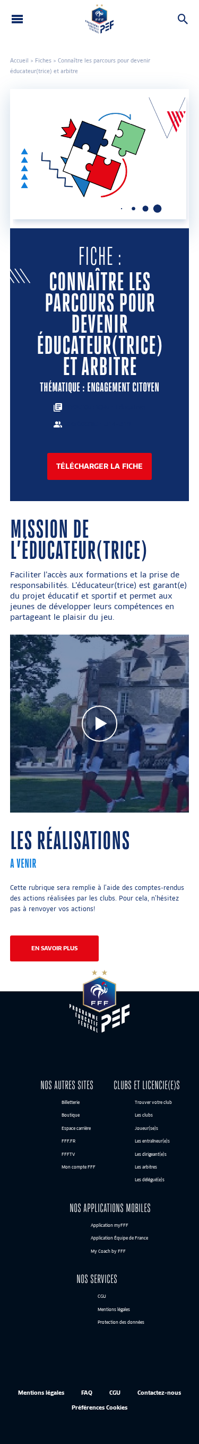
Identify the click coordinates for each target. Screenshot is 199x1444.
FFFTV (68, 1154)
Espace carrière (76, 1128)
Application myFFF (109, 1225)
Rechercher (185, 19)
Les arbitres (146, 1167)
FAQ (86, 1392)
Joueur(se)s (146, 1128)
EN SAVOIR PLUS (54, 948)
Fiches (43, 60)
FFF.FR (68, 1141)
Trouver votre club (153, 1102)
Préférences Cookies (99, 1407)
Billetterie (71, 1102)
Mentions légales (114, 1309)
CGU (102, 1296)
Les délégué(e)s (150, 1180)
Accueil (19, 60)
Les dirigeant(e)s (151, 1154)
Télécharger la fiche (99, 465)
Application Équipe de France (119, 1238)
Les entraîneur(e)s (152, 1141)
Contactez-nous (159, 1392)
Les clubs (144, 1115)
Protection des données (121, 1322)
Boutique (71, 1115)
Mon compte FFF (79, 1167)
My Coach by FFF (108, 1251)
